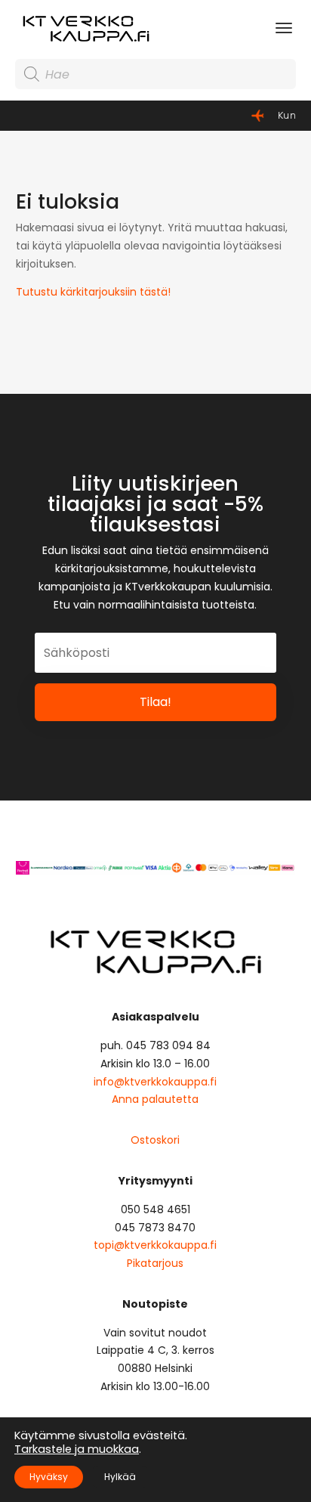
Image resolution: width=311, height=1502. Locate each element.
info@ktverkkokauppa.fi (155, 1081)
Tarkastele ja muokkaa (76, 1449)
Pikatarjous (155, 1263)
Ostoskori (155, 1139)
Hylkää (120, 1476)
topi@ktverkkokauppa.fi (155, 1245)
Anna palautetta (155, 1099)
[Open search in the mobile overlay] (155, 74)
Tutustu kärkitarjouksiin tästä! (93, 291)
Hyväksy (48, 1476)
